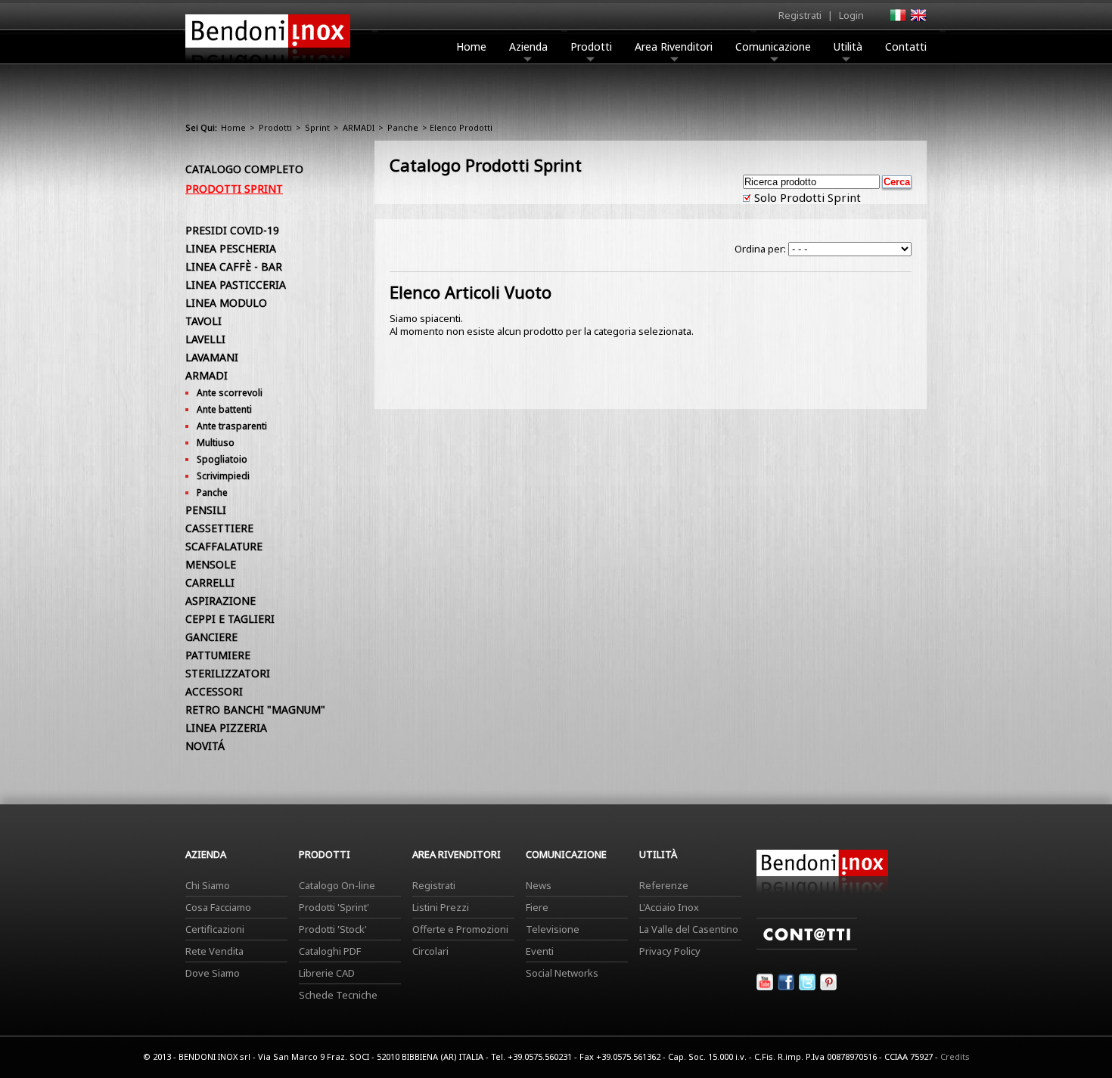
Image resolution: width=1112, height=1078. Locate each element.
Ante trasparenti (232, 426)
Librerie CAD (327, 973)
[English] (918, 19)
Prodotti (591, 46)
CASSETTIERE (219, 528)
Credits (955, 1056)
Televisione (552, 929)
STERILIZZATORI (227, 673)
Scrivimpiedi (223, 475)
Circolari (430, 951)
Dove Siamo (212, 973)
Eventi (540, 951)
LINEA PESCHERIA (230, 248)
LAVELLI (205, 339)
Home (471, 46)
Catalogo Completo (244, 169)
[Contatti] (806, 946)
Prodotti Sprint (234, 188)
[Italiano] (897, 19)
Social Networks (562, 973)
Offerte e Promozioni (460, 929)
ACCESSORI (214, 691)
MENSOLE (210, 564)
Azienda (528, 46)
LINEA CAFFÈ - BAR (233, 266)
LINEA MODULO (226, 303)
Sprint (317, 127)
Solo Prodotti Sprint (806, 197)
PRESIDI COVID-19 (232, 230)
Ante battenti (224, 409)
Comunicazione (773, 46)
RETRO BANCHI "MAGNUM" (255, 709)
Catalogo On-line (337, 885)
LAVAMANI (211, 357)
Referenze (663, 885)
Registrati (800, 15)
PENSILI (205, 510)
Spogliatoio (222, 459)
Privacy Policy (669, 951)
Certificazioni (214, 929)
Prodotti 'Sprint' (334, 907)
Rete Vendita (214, 951)
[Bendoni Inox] (267, 65)
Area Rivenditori (674, 46)
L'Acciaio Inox (669, 907)
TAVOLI (203, 321)
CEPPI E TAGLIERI (230, 619)
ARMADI (358, 127)
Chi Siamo (207, 885)
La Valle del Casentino (688, 929)
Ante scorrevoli (229, 392)
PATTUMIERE (217, 655)
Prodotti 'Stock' (333, 929)
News (538, 885)
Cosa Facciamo (218, 907)
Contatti (906, 46)
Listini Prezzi (440, 907)
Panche (402, 127)
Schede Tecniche (338, 995)
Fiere (537, 907)
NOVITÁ (205, 746)
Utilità (848, 46)
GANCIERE (211, 637)
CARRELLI (210, 582)
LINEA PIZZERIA (226, 727)
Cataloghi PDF (330, 951)
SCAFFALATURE (223, 546)
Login (851, 15)
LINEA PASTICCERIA (235, 284)
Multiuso (216, 442)
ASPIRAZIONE (220, 600)
